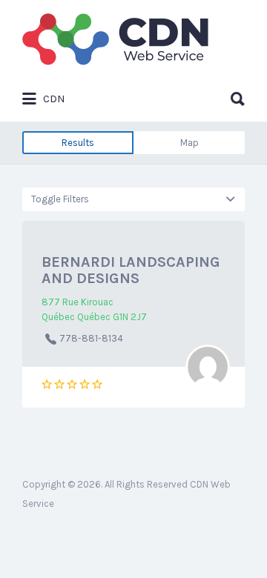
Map (189, 142)
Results (78, 142)
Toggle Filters (60, 199)
